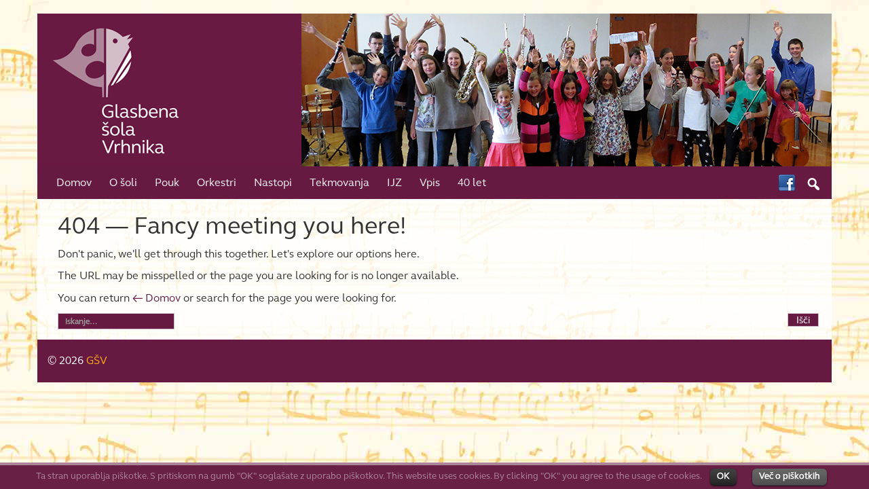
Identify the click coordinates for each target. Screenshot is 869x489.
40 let (472, 182)
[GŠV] (434, 88)
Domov (74, 182)
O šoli (123, 182)
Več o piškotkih (789, 476)
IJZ (394, 182)
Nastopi (273, 182)
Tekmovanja (339, 182)
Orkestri (216, 182)
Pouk (167, 182)
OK (723, 476)
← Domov (156, 297)
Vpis (430, 182)
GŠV (96, 360)
